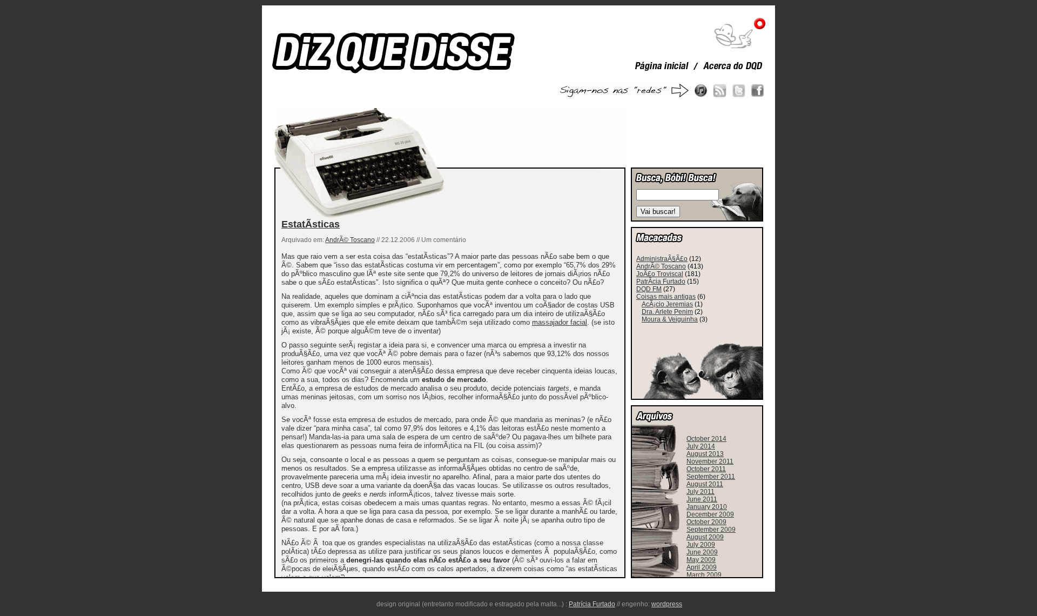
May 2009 (701, 560)
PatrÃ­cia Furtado (660, 281)
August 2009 (705, 537)
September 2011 (710, 476)
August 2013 (705, 454)
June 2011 (701, 499)
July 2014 (700, 446)
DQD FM (649, 289)
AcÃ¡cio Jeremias (667, 304)
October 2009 (706, 522)
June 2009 (702, 552)
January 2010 (706, 507)
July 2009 (700, 544)
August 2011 (704, 484)
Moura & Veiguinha (670, 319)
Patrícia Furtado (592, 604)
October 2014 (706, 439)
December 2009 (710, 514)
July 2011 (700, 492)
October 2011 (706, 469)
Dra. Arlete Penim (667, 312)
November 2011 (709, 461)
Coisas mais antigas (666, 296)
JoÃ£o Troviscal (659, 274)
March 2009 (704, 575)
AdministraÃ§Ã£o (662, 259)
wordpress (666, 604)
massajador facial (559, 322)
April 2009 (701, 567)
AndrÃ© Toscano (350, 240)
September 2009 (711, 529)
